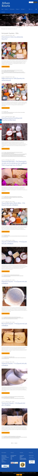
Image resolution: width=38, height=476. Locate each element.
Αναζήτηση (35, 2)
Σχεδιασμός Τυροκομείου (23, 459)
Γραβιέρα (5, 196)
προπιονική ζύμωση (6, 198)
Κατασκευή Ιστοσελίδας (23, 458)
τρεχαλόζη (10, 198)
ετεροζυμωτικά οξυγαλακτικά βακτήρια (13, 154)
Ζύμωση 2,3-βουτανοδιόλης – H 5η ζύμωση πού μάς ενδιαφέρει (14, 242)
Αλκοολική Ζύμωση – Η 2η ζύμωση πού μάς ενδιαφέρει (14, 282)
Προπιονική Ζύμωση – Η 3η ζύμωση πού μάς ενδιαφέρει (13, 404)
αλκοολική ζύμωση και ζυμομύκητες (13, 318)
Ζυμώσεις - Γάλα (6, 111)
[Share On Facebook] (1, 120)
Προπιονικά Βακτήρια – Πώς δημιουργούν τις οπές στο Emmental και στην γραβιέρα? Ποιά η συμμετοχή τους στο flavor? (14, 163)
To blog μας (17, 9)
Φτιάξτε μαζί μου (12, 9)
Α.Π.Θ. (11, 458)
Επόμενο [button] (37, 19)
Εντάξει (18, 474)
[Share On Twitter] (1, 121)
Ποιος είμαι (6, 9)
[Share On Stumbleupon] (1, 127)
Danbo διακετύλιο (6, 275)
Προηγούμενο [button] (0, 19)
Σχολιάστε (13, 116)
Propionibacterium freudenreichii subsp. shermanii (14, 197)
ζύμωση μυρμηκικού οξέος (10, 113)
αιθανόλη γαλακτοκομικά (6, 318)
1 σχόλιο (13, 35)
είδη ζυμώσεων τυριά (13, 112)
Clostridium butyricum (6, 357)
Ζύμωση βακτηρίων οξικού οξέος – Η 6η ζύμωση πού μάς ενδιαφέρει (13, 204)
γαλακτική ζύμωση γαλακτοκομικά (14, 398)
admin (11, 35)
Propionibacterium (6, 197)
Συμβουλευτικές (22, 455)
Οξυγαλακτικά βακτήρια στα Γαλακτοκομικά (9, 397)
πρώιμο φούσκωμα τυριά (6, 358)
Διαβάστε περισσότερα (5, 66)
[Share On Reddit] (1, 126)
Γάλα (4, 396)
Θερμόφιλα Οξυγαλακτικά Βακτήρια (12, 152)
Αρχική (2, 9)
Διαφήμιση (21, 456)
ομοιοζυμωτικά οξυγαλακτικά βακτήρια (8, 72)
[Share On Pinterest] (1, 124)
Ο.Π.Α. (11, 459)
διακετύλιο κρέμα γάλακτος (7, 276)
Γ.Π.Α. (11, 457)
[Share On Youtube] (1, 129)
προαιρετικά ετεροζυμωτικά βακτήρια (8, 155)
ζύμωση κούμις (5, 113)
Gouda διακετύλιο (10, 275)
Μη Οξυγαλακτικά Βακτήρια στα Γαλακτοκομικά (16, 196)
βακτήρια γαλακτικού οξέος (7, 398)
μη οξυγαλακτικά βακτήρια (21, 398)
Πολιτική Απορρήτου (13, 455)
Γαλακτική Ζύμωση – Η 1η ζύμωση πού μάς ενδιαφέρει (14, 364)
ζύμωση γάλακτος (18, 112)
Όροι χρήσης (12, 456)
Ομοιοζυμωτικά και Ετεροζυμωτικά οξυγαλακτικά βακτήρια (12, 119)
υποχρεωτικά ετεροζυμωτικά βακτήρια (8, 156)
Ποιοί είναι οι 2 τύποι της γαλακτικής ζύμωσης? (12, 38)
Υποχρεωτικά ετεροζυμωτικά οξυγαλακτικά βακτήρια (19, 156)
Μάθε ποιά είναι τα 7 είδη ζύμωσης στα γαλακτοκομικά (13, 79)
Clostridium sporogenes (12, 357)
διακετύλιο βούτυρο (14, 275)
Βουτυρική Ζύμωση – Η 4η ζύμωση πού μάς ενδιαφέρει (14, 324)
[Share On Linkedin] (1, 123)
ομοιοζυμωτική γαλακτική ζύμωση (17, 72)
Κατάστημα (22, 9)
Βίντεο (21, 457)
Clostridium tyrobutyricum (18, 357)
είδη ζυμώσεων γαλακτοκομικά (7, 112)
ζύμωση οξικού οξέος (5, 236)
